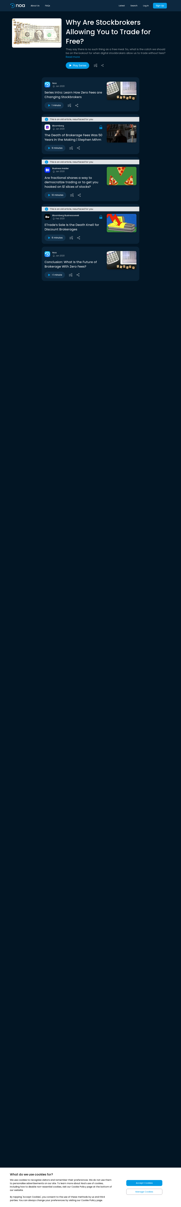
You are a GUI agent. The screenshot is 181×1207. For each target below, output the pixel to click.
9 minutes (57, 148)
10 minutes (57, 195)
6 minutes (57, 237)
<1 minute (57, 274)
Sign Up (160, 5)
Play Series (79, 65)
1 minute (56, 105)
